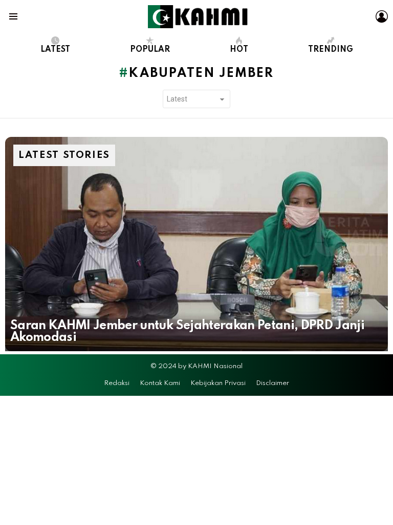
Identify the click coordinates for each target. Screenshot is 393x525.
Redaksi (116, 383)
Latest (55, 50)
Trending (330, 50)
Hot (239, 50)
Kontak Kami (160, 383)
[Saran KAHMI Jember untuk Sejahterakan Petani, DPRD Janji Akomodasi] (196, 244)
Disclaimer (272, 383)
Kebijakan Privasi (218, 383)
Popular (150, 50)
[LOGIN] (382, 16)
